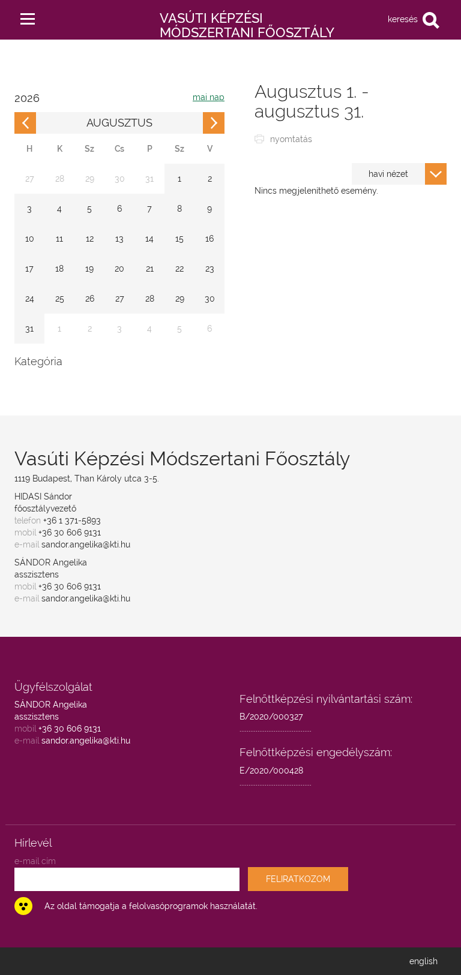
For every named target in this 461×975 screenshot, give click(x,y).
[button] (27, 16)
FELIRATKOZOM (298, 879)
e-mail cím (35, 861)
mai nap (208, 97)
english (423, 961)
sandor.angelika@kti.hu (85, 544)
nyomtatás (291, 139)
